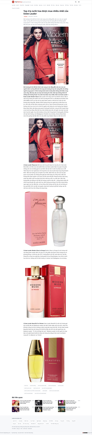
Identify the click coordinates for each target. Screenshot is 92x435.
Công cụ (18, 428)
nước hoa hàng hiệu (52, 385)
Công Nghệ (27, 5)
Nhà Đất (48, 5)
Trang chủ (14, 8)
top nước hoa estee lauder (47, 388)
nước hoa (26, 385)
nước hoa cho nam (27, 388)
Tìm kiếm (14, 428)
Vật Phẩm (51, 420)
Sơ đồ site (25, 428)
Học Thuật (32, 420)
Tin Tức (80, 5)
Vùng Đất (73, 420)
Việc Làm (57, 5)
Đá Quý (56, 420)
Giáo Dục (40, 5)
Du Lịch (31, 5)
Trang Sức (62, 420)
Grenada (20, 420)
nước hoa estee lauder (28, 393)
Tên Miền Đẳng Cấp (55, 423)
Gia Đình (13, 5)
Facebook (30, 428)
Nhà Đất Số (33, 423)
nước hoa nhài (60, 385)
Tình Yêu (71, 5)
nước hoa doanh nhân (42, 385)
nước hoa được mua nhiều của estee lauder (32, 390)
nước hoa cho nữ (36, 388)
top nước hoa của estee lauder (40, 393)
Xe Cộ (44, 5)
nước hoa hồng (33, 385)
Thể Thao (67, 5)
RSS (21, 428)
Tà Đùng (68, 420)
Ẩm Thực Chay (26, 423)
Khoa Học (62, 5)
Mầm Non (26, 420)
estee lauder (45, 390)
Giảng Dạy (45, 420)
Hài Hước (76, 5)
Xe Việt (47, 423)
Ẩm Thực (53, 5)
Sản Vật (19, 423)
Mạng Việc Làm (41, 423)
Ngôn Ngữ (39, 420)
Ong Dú (14, 423)
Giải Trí (17, 5)
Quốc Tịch (15, 420)
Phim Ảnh (22, 5)
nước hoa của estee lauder (54, 390)
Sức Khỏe (36, 5)
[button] (76, 2)
